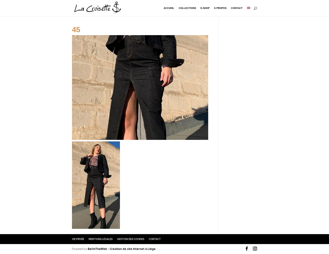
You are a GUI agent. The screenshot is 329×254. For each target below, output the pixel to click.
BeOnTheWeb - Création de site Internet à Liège (122, 249)
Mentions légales (101, 239)
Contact (237, 8)
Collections (187, 8)
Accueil (169, 8)
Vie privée (78, 239)
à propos (220, 8)
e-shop (205, 8)
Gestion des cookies (130, 239)
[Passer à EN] (248, 11)
